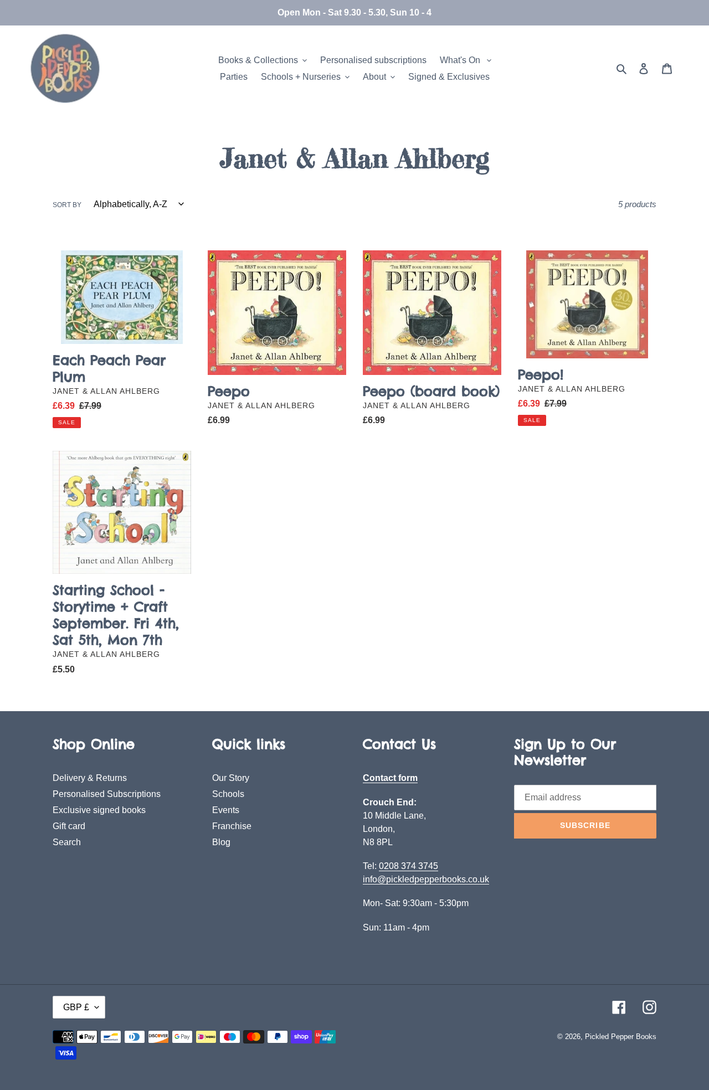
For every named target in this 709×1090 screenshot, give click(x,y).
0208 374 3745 (408, 866)
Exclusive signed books (99, 810)
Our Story (230, 778)
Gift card (69, 826)
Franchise (231, 826)
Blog (221, 842)
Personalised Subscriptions (107, 794)
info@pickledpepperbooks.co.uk (426, 879)
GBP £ (76, 1007)
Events (225, 810)
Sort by (67, 205)
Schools (228, 794)
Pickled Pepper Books (620, 1036)
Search (67, 842)
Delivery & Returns (90, 778)
